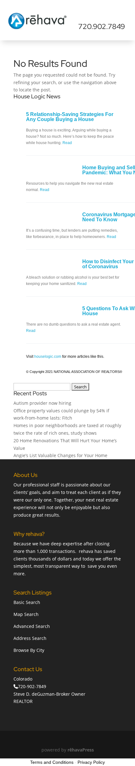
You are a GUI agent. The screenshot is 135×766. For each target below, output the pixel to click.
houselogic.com (47, 356)
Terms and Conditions (51, 762)
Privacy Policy (91, 762)
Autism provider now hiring (42, 403)
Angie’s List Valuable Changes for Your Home (60, 455)
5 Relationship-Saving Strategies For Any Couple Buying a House (69, 117)
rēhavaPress (81, 750)
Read (67, 143)
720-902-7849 (32, 686)
